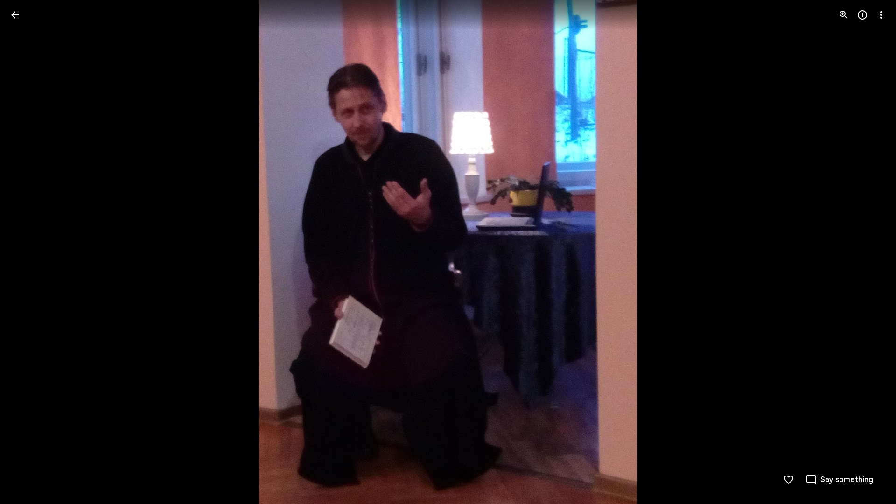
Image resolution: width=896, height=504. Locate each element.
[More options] (881, 15)
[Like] (788, 479)
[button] (870, 252)
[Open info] (862, 15)
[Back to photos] (15, 15)
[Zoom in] (843, 15)
